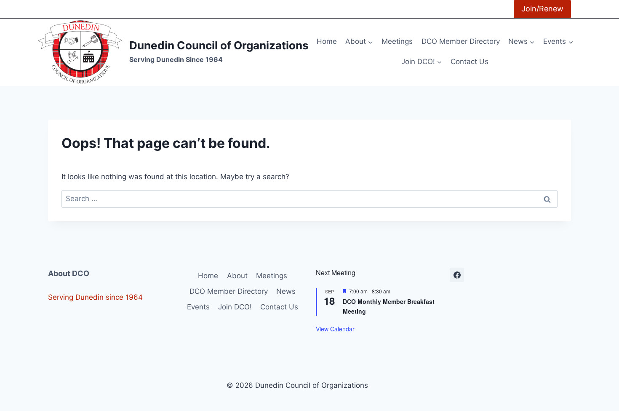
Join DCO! (235, 307)
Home (327, 41)
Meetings (397, 41)
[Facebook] (457, 275)
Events (198, 307)
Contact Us (469, 61)
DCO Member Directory (461, 41)
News (286, 291)
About (237, 275)
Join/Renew (542, 8)
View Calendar (335, 329)
